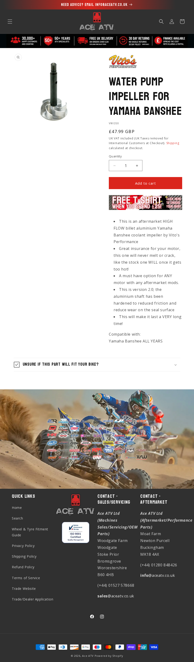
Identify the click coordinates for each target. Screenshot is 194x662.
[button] (10, 21)
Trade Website (24, 588)
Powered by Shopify (109, 656)
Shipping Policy (24, 556)
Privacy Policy (23, 545)
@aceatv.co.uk (115, 596)
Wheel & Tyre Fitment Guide (30, 532)
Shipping (172, 143)
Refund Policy (23, 567)
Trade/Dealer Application (32, 599)
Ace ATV (88, 656)
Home (17, 507)
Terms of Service (26, 578)
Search (17, 518)
